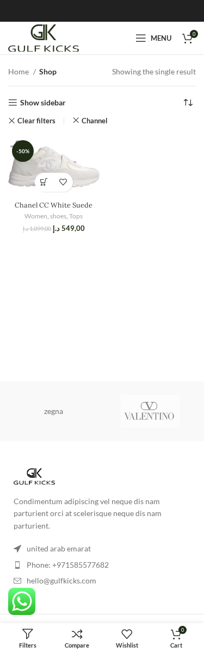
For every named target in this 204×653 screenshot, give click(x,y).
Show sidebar (43, 102)
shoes (58, 216)
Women (35, 216)
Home (19, 71)
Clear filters (36, 120)
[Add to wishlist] (63, 182)
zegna (53, 411)
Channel (95, 120)
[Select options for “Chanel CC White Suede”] (44, 182)
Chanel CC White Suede (53, 204)
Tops (76, 216)
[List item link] (102, 565)
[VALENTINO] (150, 411)
